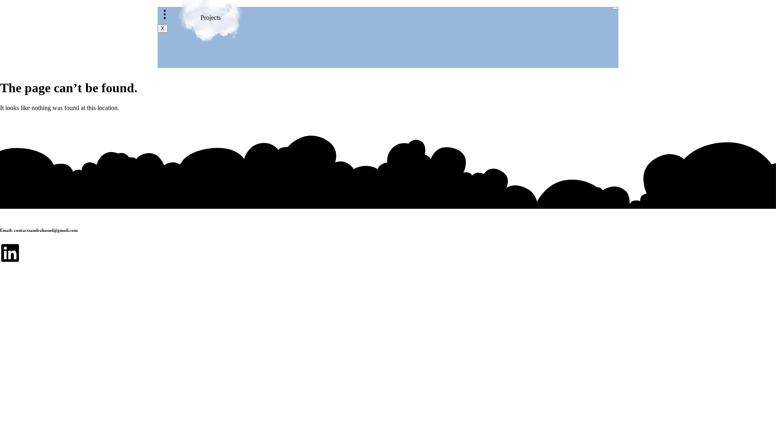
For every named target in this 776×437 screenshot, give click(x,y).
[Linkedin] (10, 253)
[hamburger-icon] (615, 8)
